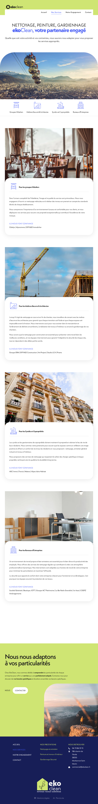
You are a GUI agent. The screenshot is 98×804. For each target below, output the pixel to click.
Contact (88, 12)
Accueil (44, 12)
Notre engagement (73, 12)
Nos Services (56, 12)
